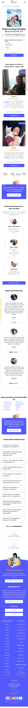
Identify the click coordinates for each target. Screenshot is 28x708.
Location (8, 43)
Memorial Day (21, 667)
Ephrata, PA (18, 405)
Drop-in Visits (21, 658)
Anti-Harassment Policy (15, 703)
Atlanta (7, 624)
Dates (7, 47)
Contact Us (14, 547)
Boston (7, 629)
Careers (21, 641)
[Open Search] (25, 2)
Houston (7, 641)
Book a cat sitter (14, 601)
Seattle (7, 669)
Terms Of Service (10, 702)
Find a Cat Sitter (14, 283)
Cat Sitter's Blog (21, 651)
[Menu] (3, 2)
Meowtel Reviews (21, 639)
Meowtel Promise (17, 191)
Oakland (7, 652)
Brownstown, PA (19, 402)
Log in (14, 610)
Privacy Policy (16, 702)
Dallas (7, 635)
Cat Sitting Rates (21, 633)
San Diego (7, 663)
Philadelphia (7, 655)
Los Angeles (7, 644)
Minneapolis (7, 646)
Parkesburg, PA (7, 406)
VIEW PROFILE (14, 115)
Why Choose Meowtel (21, 636)
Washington (7, 672)
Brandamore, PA (7, 402)
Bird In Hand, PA (7, 409)
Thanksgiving (21, 672)
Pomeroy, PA (6, 407)
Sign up (14, 614)
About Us (21, 627)
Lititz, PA (17, 409)
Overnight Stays (21, 661)
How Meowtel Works (20, 630)
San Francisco (7, 666)
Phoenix (7, 658)
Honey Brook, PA (7, 404)
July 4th (21, 670)
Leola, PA (18, 407)
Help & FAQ (20, 648)
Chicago (7, 632)
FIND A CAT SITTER (14, 195)
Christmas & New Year (21, 674)
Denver (7, 638)
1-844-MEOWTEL (14, 536)
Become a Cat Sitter (14, 580)
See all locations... (7, 675)
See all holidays (21, 676)
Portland (7, 660)
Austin (7, 627)
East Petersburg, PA (20, 404)
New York (7, 649)
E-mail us (14, 689)
